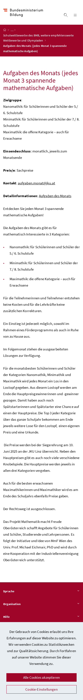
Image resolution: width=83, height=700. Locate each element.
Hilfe (6, 617)
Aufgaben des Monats (55, 196)
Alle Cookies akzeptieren (41, 677)
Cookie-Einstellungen (41, 689)
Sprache (8, 591)
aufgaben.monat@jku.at (36, 183)
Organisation (12, 604)
